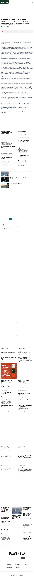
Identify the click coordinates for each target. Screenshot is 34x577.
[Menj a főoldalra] (4, 2)
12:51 (2, 228)
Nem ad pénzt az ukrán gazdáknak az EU (16, 183)
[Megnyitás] (32, 2)
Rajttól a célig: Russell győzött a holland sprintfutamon (12, 226)
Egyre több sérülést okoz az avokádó (9, 228)
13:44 (2, 221)
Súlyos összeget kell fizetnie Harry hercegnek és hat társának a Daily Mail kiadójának (21, 178)
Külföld (4, 175)
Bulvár (4, 181)
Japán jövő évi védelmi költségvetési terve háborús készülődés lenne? (20, 171)
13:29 (2, 223)
